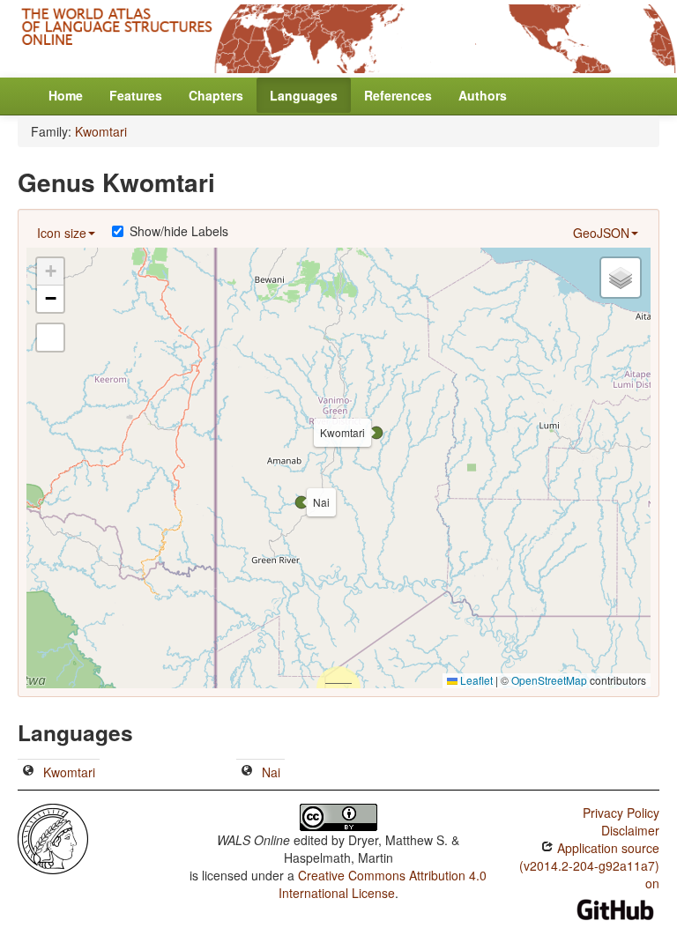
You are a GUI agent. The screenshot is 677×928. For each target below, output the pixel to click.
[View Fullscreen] (50, 337)
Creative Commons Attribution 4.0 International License (383, 884)
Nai (271, 772)
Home (65, 95)
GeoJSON (601, 232)
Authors (482, 95)
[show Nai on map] (247, 772)
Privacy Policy (621, 812)
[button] (376, 433)
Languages (304, 95)
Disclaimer (630, 830)
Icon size (61, 232)
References (398, 95)
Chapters (216, 95)
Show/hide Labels (179, 231)
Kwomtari (101, 131)
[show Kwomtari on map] (28, 772)
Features (135, 95)
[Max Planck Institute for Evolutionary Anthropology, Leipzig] (53, 836)
